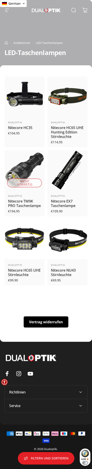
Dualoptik (15, 122)
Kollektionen (22, 43)
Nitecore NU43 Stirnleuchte (63, 272)
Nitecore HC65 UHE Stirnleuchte (24, 272)
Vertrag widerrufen (46, 321)
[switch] (85, 463)
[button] (4, 382)
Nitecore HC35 (20, 127)
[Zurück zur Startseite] (6, 43)
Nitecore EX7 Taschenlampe (63, 203)
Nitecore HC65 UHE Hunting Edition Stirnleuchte (67, 132)
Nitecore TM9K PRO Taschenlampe (24, 203)
